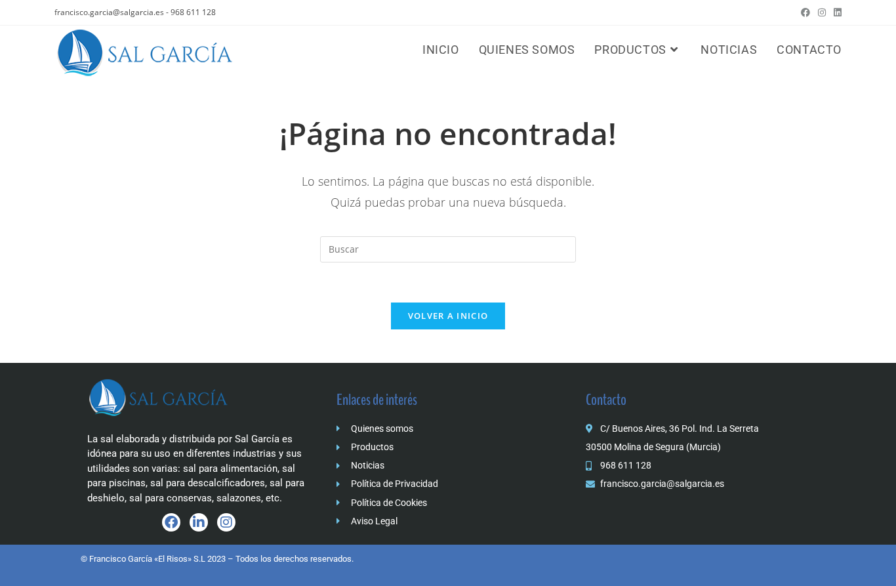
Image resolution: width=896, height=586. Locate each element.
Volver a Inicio (448, 316)
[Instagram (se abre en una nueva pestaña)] (822, 12)
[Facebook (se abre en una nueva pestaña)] (805, 12)
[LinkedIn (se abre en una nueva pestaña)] (836, 12)
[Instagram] (226, 522)
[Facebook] (171, 522)
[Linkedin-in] (199, 522)
